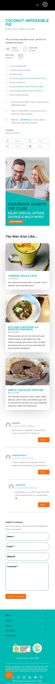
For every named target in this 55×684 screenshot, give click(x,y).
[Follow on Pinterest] (41, 677)
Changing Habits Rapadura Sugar (29, 86)
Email (40, 146)
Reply (42, 440)
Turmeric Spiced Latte (22, 275)
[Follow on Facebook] (12, 677)
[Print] (20, 56)
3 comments (30, 29)
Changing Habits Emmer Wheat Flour (31, 78)
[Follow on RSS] (29, 677)
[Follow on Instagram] (24, 677)
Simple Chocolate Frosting (26, 390)
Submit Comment (16, 596)
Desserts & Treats (13, 133)
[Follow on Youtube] (35, 677)
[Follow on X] (18, 677)
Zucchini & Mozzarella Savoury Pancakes (23, 328)
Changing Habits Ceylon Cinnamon (28, 91)
